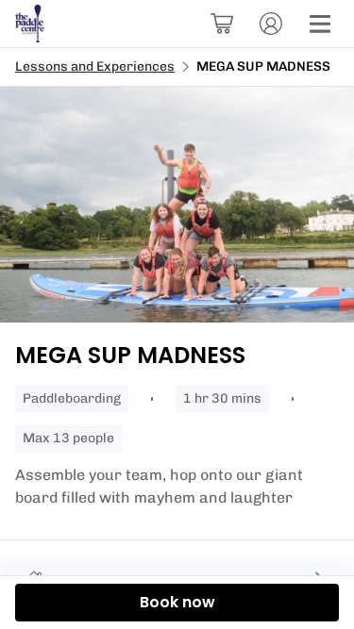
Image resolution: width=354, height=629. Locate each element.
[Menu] (320, 23)
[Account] (271, 23)
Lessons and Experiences (95, 66)
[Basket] (222, 23)
